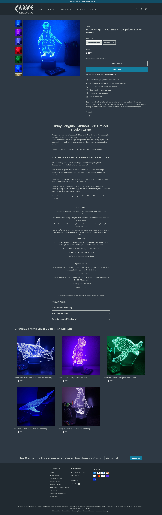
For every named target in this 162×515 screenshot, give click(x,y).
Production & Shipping (62, 307)
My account (54, 497)
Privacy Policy (54, 476)
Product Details (59, 302)
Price (88, 49)
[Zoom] (51, 48)
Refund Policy (66, 511)
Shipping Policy (55, 482)
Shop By (51, 9)
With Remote (109, 42)
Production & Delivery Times (59, 488)
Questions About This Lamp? (64, 319)
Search (52, 473)
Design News (66, 9)
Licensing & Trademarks (58, 494)
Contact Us (53, 491)
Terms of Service (55, 485)
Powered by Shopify (102, 511)
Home (40, 9)
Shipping (89, 58)
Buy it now (117, 69)
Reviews (93, 9)
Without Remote (94, 42)
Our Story (81, 9)
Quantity (89, 112)
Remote (89, 38)
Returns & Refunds (56, 479)
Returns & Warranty (61, 313)
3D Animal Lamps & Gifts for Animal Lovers (49, 328)
